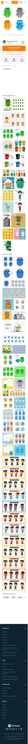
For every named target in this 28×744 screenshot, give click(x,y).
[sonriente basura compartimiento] (7, 226)
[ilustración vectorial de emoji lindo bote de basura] (6, 196)
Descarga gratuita (14, 48)
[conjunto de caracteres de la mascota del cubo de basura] (13, 103)
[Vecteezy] (2, 2)
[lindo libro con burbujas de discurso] (8, 648)
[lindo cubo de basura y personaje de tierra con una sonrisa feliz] (8, 144)
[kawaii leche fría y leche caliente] (8, 304)
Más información (7, 67)
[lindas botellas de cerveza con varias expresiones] (10, 543)
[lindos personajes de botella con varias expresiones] (8, 588)
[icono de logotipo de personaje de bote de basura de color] (9, 279)
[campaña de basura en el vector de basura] (8, 315)
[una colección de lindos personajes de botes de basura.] (8, 410)
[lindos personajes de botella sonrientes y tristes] (8, 660)
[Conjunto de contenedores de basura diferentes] (7, 169)
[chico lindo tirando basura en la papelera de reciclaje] (7, 455)
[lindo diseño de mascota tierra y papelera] (8, 157)
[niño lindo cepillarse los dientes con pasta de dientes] (8, 262)
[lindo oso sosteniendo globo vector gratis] (8, 250)
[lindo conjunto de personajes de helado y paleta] (8, 600)
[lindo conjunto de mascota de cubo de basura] (13, 119)
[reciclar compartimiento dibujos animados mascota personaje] (8, 534)
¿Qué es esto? (14, 65)
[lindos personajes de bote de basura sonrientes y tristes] (8, 510)
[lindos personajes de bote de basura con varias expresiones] (8, 132)
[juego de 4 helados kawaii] (8, 612)
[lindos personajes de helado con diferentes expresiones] (8, 636)
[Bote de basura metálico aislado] (18, 264)
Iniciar (20, 2)
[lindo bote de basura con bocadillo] (8, 522)
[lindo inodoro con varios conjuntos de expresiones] (8, 565)
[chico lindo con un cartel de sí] (8, 238)
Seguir (23, 43)
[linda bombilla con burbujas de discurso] (8, 624)
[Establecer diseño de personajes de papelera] (8, 475)
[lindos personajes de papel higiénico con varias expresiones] (8, 577)
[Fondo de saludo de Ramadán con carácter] (8, 214)
